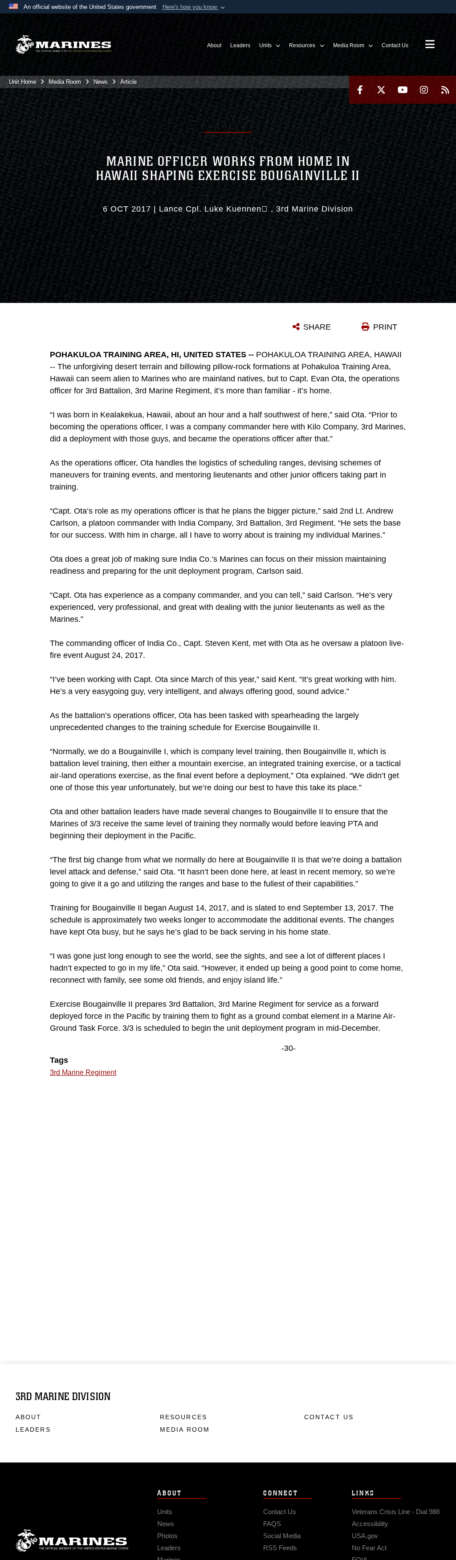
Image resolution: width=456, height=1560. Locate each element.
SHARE (317, 327)
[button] (195, 7)
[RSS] (445, 90)
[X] (381, 90)
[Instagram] (424, 90)
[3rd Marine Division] (63, 44)
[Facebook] (359, 90)
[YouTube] (402, 90)
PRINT (385, 327)
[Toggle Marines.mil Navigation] (429, 45)
